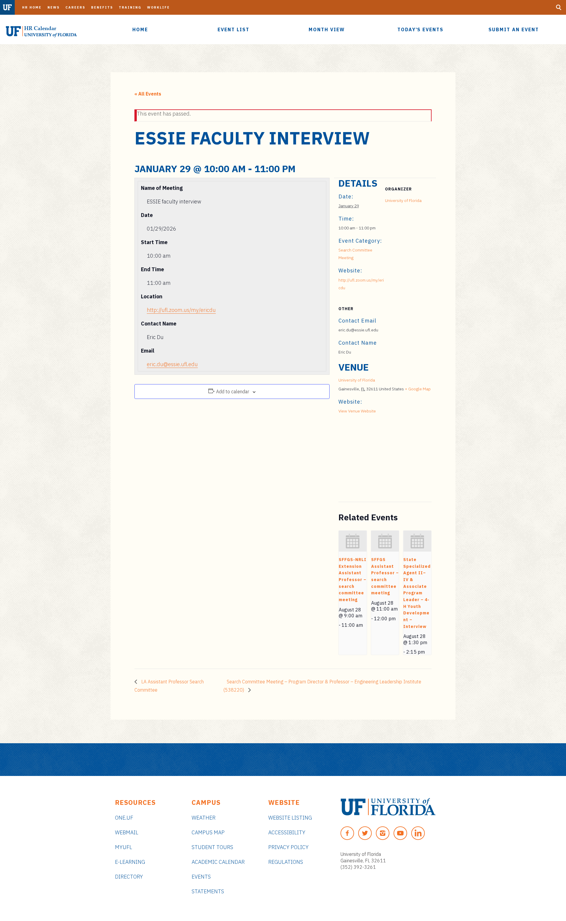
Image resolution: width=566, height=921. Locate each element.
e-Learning (130, 861)
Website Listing (290, 817)
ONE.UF (124, 817)
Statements (208, 891)
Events (201, 876)
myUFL (123, 847)
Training (130, 7)
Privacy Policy (288, 847)
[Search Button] (558, 7)
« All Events (147, 94)
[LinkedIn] (418, 833)
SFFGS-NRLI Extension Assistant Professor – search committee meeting (352, 579)
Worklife (158, 7)
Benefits (102, 7)
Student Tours (212, 847)
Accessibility (286, 832)
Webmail (126, 832)
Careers (75, 7)
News (53, 7)
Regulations (285, 861)
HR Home (32, 7)
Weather (203, 817)
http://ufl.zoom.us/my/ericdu (181, 310)
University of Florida (403, 200)
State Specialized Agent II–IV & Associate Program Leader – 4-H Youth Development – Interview (417, 593)
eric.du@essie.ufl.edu (172, 364)
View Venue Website (357, 411)
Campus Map (208, 832)
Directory (129, 876)
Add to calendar (232, 391)
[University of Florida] (388, 806)
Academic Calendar (218, 861)
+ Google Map (418, 389)
